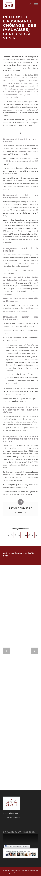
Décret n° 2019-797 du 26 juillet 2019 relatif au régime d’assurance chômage (20, 80)
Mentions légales (30, 870)
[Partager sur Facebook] (5, 535)
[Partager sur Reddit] (29, 535)
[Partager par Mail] (32, 535)
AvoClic (14, 873)
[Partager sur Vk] (25, 535)
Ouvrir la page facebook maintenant (18, 846)
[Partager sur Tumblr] (22, 535)
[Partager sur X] (8, 535)
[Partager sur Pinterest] (15, 535)
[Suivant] (34, 651)
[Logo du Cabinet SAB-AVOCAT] (17, 4)
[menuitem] (29, 4)
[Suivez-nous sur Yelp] (36, 535)
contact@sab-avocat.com (13, 817)
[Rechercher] (29, 4)
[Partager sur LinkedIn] (18, 535)
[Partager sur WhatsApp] (12, 535)
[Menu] (35, 4)
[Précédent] (6, 651)
